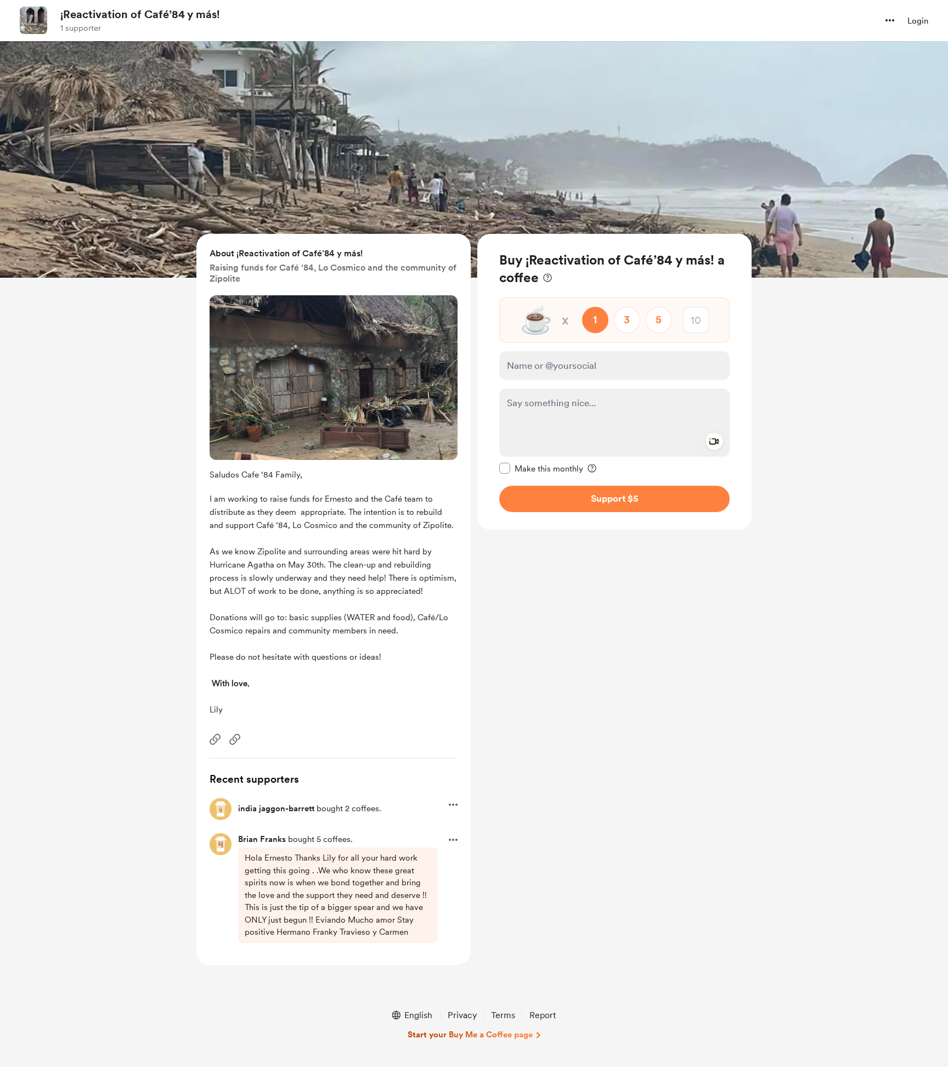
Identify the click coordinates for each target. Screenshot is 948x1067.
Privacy (462, 1015)
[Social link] (215, 739)
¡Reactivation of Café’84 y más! (140, 14)
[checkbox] (541, 468)
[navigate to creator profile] (33, 20)
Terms (503, 1015)
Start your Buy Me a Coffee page (470, 1035)
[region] (614, 382)
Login (917, 21)
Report (542, 1015)
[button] (890, 20)
